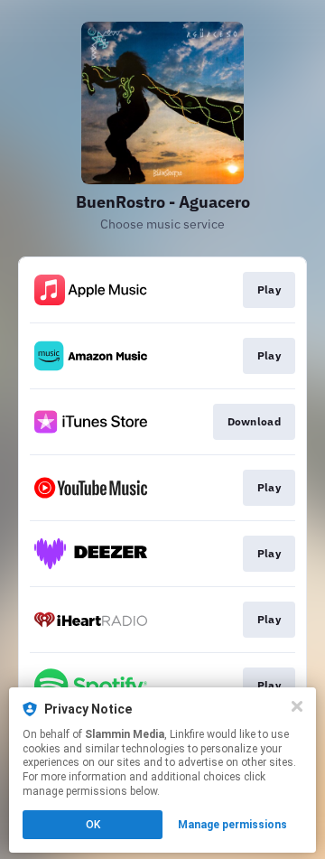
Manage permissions (232, 824)
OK (93, 824)
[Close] (297, 706)
